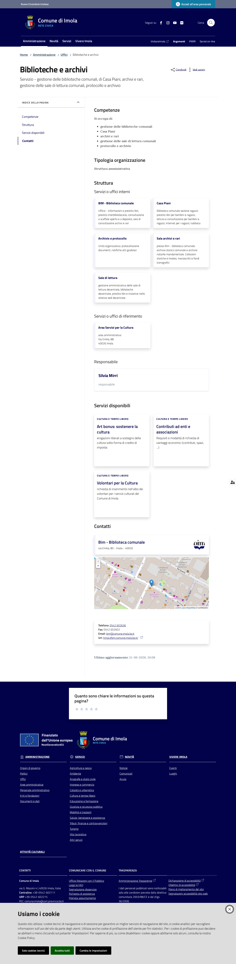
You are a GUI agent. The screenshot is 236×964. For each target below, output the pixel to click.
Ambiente (75, 773)
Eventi (173, 768)
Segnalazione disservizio (83, 889)
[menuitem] (34, 41)
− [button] (98, 565)
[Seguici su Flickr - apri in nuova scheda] (180, 22)
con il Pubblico (96, 881)
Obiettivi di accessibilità (181, 885)
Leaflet (178, 607)
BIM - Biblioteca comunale (116, 203)
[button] (211, 22)
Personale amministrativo (34, 790)
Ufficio (73, 881)
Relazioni (82, 881)
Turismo (74, 829)
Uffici (64, 54)
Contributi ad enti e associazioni (173, 429)
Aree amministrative (31, 784)
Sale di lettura (107, 278)
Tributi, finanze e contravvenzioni (88, 823)
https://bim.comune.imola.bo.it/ (120, 638)
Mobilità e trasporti (80, 812)
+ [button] (98, 561)
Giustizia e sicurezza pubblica (86, 807)
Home (24, 54)
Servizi (80, 757)
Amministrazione (44, 54)
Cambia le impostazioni (93, 950)
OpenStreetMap (189, 607)
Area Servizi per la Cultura (115, 327)
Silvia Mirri (108, 375)
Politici (23, 773)
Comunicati (126, 773)
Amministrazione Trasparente (135, 881)
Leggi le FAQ (76, 885)
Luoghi (173, 773)
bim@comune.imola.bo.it (120, 634)
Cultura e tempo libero (82, 796)
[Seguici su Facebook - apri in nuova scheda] (159, 22)
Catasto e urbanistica (82, 790)
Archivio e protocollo (112, 238)
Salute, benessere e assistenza (87, 818)
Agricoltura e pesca (81, 768)
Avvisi (123, 779)
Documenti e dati (30, 801)
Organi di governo (30, 768)
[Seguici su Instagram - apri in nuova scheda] (166, 22)
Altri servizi (76, 840)
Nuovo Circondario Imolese (35, 4)
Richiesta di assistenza (82, 894)
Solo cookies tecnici (33, 950)
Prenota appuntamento (82, 898)
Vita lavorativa (78, 834)
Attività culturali (32, 852)
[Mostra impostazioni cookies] (232, 482)
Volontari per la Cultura (117, 483)
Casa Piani (164, 203)
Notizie (124, 768)
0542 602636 (118, 625)
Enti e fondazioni (29, 796)
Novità (129, 757)
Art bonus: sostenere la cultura (117, 429)
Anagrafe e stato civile (83, 779)
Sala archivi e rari (168, 238)
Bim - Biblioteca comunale (121, 542)
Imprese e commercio (82, 784)
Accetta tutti (62, 950)
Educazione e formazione (84, 801)
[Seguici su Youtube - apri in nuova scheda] (173, 22)
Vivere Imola (178, 757)
